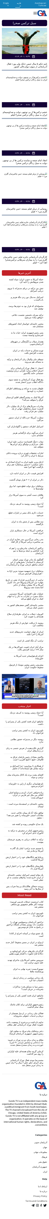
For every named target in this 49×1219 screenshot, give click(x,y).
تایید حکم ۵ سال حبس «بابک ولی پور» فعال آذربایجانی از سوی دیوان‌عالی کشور (27, 65)
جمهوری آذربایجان (39, 1167)
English (6, 4)
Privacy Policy (40, 1196)
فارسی (19, 4)
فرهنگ (44, 1157)
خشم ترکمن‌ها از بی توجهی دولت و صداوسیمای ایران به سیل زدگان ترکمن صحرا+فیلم (25, 113)
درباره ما (43, 1191)
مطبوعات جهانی (40, 1152)
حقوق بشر (42, 1162)
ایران (45, 1171)
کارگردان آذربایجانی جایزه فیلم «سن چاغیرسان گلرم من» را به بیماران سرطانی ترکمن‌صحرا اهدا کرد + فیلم (25, 260)
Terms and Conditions (36, 1201)
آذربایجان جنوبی (40, 1142)
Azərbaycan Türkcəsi (40, 4)
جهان (45, 1147)
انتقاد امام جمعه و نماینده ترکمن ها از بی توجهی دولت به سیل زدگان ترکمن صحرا (25, 162)
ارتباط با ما (42, 1186)
